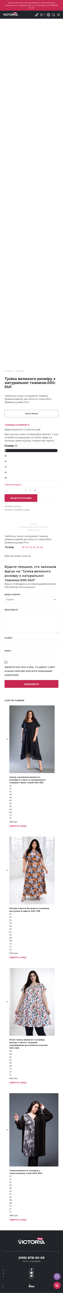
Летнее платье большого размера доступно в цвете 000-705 (29, 909)
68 (6, 478)
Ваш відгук (12, 609)
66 (6, 472)
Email (8, 650)
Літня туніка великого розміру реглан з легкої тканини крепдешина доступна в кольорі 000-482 (28, 1043)
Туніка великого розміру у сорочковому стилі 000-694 (25, 1171)
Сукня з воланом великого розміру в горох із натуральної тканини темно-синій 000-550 (27, 780)
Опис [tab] (33, 524)
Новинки (19, 371)
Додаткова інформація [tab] (33, 527)
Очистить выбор (13, 485)
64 (6, 467)
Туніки (26, 510)
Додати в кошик (20, 498)
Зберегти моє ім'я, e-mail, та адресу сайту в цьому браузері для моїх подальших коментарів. (30, 671)
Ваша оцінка (13, 594)
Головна (9, 371)
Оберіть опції (17, 826)
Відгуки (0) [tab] (34, 530)
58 (6, 450)
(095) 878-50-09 (31, 1258)
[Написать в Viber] (31, 1276)
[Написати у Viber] (57, 1276)
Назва (9, 638)
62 (6, 461)
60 (6, 456)
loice (31, 1286)
